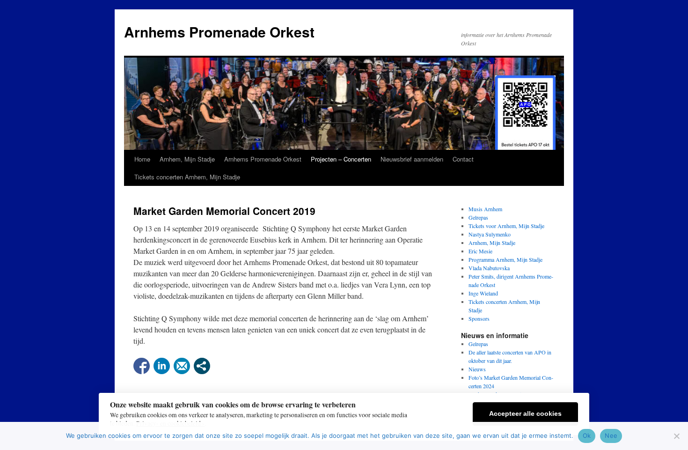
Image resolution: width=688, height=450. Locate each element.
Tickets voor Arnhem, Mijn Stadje (506, 225)
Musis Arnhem (485, 209)
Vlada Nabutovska (489, 268)
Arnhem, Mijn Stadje (187, 159)
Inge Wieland (483, 293)
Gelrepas (478, 217)
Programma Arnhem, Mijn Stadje (505, 259)
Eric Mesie (480, 251)
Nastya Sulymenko (489, 234)
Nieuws (477, 369)
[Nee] (676, 436)
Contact (463, 159)
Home (142, 159)
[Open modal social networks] (202, 366)
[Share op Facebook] (141, 366)
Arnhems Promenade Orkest (219, 32)
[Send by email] (182, 366)
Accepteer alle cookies (525, 413)
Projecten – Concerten (341, 159)
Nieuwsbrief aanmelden (412, 159)
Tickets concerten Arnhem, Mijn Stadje (187, 176)
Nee (611, 435)
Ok (587, 435)
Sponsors (479, 318)
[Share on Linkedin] (162, 366)
